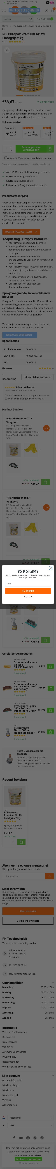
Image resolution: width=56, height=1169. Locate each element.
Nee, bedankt (28, 597)
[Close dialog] (51, 568)
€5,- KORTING (28, 591)
